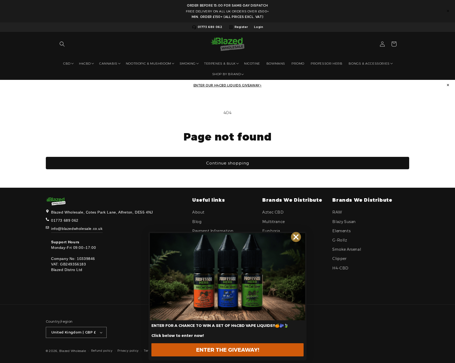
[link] (227, 276)
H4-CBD (340, 268)
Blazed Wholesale (72, 351)
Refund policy (102, 350)
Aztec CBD (273, 212)
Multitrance (273, 221)
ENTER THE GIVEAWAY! (227, 350)
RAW (337, 212)
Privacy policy (128, 350)
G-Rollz (339, 240)
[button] (62, 44)
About (198, 212)
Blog (196, 221)
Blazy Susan (344, 221)
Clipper (339, 258)
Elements (341, 231)
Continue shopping (227, 163)
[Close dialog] (296, 237)
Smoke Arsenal (346, 249)
